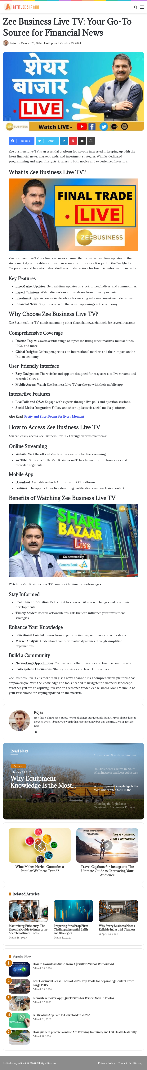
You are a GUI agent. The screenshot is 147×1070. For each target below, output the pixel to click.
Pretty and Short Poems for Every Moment (54, 416)
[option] (73, 781)
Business (18, 766)
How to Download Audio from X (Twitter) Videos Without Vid (73, 964)
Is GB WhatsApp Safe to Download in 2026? (61, 1015)
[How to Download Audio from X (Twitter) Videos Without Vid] (19, 969)
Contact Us (124, 1063)
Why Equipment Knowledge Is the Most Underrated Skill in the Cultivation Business (41, 782)
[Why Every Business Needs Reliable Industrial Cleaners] (118, 911)
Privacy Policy (106, 1063)
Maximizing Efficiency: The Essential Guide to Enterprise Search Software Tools (28, 929)
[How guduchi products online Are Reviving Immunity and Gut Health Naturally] (19, 1037)
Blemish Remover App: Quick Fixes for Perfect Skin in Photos (73, 998)
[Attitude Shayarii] (21, 7)
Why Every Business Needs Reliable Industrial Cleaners (117, 927)
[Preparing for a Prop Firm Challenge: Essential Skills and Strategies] (73, 911)
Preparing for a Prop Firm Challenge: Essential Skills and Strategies (71, 929)
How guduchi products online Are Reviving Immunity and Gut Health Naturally (85, 1032)
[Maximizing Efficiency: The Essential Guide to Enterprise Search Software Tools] (28, 911)
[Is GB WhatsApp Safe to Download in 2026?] (19, 1020)
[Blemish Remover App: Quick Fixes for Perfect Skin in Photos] (19, 1003)
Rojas (13, 43)
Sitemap (138, 1063)
